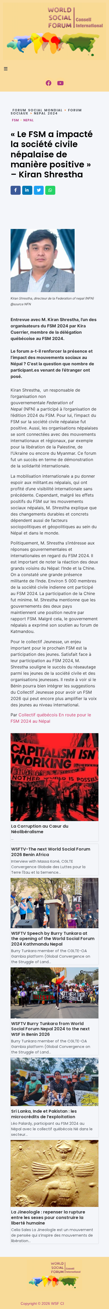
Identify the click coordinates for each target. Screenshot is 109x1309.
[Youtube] (60, 83)
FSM (15, 120)
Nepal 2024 (46, 113)
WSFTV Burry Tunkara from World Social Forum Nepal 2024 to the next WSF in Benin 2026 (50, 1029)
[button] (54, 68)
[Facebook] (48, 83)
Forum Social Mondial (37, 110)
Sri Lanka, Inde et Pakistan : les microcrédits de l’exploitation (44, 1114)
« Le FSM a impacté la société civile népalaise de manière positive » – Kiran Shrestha (52, 154)
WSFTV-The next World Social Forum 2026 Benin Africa (50, 852)
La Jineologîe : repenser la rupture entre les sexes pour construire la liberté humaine (48, 1217)
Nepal (28, 120)
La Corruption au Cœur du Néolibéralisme (39, 829)
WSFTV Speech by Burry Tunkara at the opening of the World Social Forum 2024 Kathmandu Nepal (52, 938)
